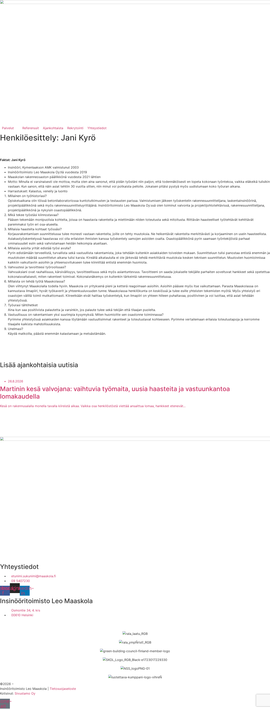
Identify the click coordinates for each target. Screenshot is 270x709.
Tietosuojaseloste (63, 689)
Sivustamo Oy (25, 693)
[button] (10, 128)
